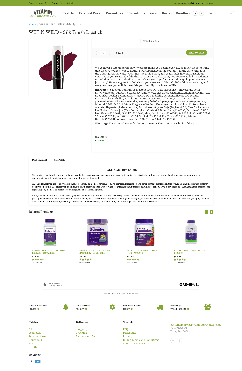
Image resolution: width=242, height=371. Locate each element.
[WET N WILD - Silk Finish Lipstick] (58, 67)
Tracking (81, 332)
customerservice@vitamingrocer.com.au (193, 3)
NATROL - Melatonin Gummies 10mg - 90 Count (143, 251)
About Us (43, 3)
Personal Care (90, 13)
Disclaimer (39, 160)
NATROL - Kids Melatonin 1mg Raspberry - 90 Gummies (95, 251)
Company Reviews (134, 343)
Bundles (183, 13)
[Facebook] (179, 340)
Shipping (71, 3)
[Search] (231, 13)
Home (31, 3)
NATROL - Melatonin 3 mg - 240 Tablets (190, 251)
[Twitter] (173, 340)
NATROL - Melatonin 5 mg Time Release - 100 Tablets (48, 251)
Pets (153, 13)
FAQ (125, 329)
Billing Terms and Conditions (141, 340)
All (30, 329)
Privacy (127, 336)
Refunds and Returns (89, 336)
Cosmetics (114, 13)
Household (136, 13)
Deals (167, 13)
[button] (50, 261)
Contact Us (57, 3)
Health (68, 13)
